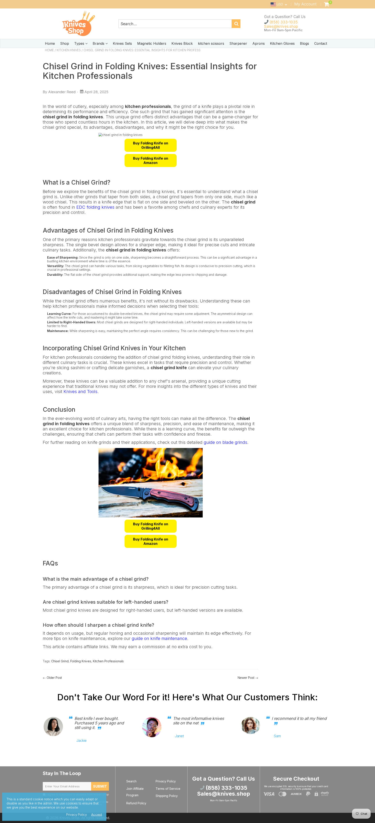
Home (50, 43)
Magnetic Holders (151, 43)
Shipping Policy (167, 796)
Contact (320, 43)
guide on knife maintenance (159, 638)
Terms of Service (168, 788)
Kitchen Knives (69, 50)
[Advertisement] (298, 83)
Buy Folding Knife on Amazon (150, 160)
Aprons (258, 43)
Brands (99, 43)
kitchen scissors (211, 43)
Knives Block (182, 43)
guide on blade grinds (225, 442)
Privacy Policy (166, 781)
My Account (305, 4)
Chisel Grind (60, 661)
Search (131, 781)
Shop (64, 43)
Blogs (304, 43)
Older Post (54, 677)
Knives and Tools (80, 391)
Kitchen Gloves (282, 43)
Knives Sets (122, 43)
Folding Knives (80, 661)
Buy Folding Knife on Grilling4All (150, 145)
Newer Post (246, 677)
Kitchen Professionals (108, 661)
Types (79, 43)
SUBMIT (100, 786)
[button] (151, 145)
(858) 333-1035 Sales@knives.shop (281, 24)
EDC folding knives (95, 207)
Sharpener (238, 43)
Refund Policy (136, 803)
